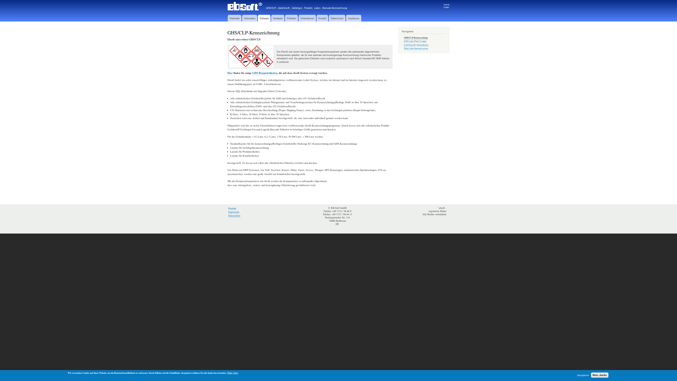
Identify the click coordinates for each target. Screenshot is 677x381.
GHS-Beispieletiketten (264, 73)
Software (264, 18)
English (446, 7)
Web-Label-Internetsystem (416, 48)
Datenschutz (337, 18)
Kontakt (322, 18)
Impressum (353, 18)
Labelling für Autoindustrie (416, 44)
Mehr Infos (232, 372)
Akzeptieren (583, 375)
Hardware (278, 18)
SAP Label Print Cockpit (415, 41)
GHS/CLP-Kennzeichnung (416, 37)
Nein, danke (600, 375)
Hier (230, 73)
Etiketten (291, 18)
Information (249, 18)
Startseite (234, 18)
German (447, 4)
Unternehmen (307, 18)
